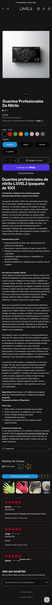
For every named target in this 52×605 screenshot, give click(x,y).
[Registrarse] (46, 582)
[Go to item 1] (9, 487)
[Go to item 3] (35, 487)
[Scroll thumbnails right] (47, 487)
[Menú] (3, 9)
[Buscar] (8, 8)
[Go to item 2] (22, 487)
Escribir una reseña (20, 476)
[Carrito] (49, 8)
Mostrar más (25, 559)
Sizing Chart (9, 449)
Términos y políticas (26, 597)
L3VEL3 (28, 592)
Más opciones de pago (26, 173)
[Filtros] (41, 476)
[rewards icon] (38, 8)
